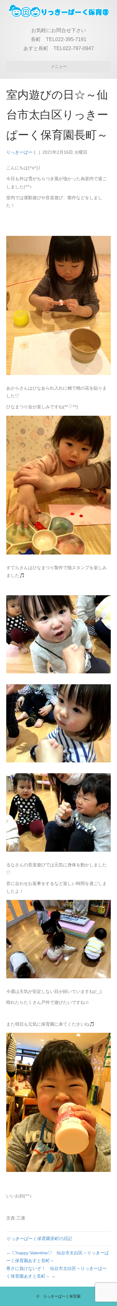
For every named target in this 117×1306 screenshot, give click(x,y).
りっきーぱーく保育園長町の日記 (39, 1238)
